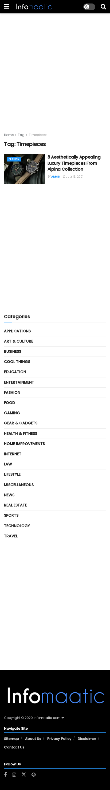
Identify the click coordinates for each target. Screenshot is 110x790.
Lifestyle (12, 474)
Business (12, 351)
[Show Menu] (6, 6)
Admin (55, 177)
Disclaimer (87, 738)
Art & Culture (18, 341)
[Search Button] (103, 6)
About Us (33, 738)
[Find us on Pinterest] (34, 775)
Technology (17, 525)
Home (9, 135)
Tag (21, 135)
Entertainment (19, 382)
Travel (11, 536)
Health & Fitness (20, 433)
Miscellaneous (19, 484)
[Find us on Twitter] (23, 774)
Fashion (14, 159)
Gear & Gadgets (20, 423)
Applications (17, 331)
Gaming (12, 413)
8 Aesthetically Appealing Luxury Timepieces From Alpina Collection (74, 163)
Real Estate (15, 505)
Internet (12, 454)
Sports (11, 515)
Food (9, 402)
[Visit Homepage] (33, 6)
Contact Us (14, 747)
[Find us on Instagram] (14, 775)
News (9, 495)
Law (8, 464)
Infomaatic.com (47, 717)
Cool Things (17, 361)
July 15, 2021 (74, 177)
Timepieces (38, 135)
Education (15, 371)
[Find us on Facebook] (5, 775)
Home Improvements (24, 443)
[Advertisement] (55, 68)
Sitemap (11, 738)
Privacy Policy (59, 738)
